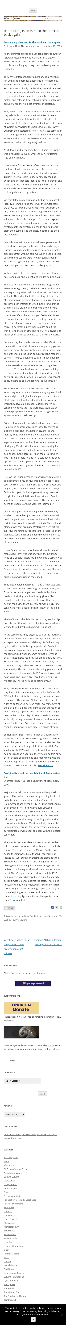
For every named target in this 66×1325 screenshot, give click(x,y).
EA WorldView (10, 1188)
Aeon (6, 1161)
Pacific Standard (11, 1253)
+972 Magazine (11, 1157)
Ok (33, 1319)
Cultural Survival (11, 1176)
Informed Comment (13, 1203)
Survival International (14, 1276)
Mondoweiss (10, 1234)
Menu (33, 10)
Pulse (6, 1257)
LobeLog (8, 1211)
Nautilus (8, 1242)
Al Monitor (9, 1165)
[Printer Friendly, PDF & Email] (9, 907)
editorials (49, 1045)
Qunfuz (7, 1261)
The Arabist (9, 1288)
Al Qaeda (31, 916)
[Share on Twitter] (56, 907)
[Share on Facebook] (52, 907)
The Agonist (9, 1284)
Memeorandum (11, 1226)
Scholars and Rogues (14, 1272)
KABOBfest (9, 1207)
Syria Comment (11, 1280)
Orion (6, 1249)
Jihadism (41, 916)
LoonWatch (9, 1215)
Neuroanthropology (13, 1246)
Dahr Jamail (9, 1180)
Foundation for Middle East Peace (20, 1199)
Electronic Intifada (12, 1196)
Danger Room (10, 1184)
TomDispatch (10, 1299)
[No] (62, 1314)
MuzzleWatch (10, 1238)
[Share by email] (61, 907)
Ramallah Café (10, 1265)
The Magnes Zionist (13, 1292)
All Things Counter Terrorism (17, 1169)
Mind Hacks (9, 1230)
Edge (6, 1192)
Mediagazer (9, 1222)
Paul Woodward (19, 919)
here (56, 1049)
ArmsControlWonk (13, 1172)
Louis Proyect (10, 1219)
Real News (9, 1269)
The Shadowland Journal (15, 1296)
